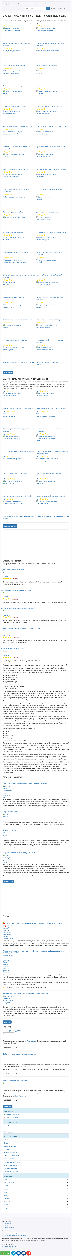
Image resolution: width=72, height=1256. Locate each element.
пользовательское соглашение (15, 1235)
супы (5, 1179)
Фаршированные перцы (12, 1162)
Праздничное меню (10, 1168)
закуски (6, 1189)
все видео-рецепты (10, 526)
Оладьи (6, 1140)
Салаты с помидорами (12, 1155)
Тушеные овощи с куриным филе (12, 570)
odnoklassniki (9, 1228)
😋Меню (5, 1253)
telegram (7, 1225)
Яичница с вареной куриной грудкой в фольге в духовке (20, 628)
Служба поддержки (9, 1247)
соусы (6, 1208)
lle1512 (5, 576)
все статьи (7, 1022)
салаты (6, 1186)
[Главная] (10, 3)
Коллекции (30, 4)
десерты (7, 1201)
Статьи (39, 4)
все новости (7, 1106)
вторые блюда (9, 1182)
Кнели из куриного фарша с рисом (13, 648)
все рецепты (8, 372)
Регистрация (62, 8)
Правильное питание (11, 1171)
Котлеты (6, 1149)
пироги (6, 1192)
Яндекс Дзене (32, 1041)
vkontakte (7, 1223)
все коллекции (8, 881)
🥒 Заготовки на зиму (11, 1114)
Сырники (7, 1143)
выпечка (7, 1198)
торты (6, 1195)
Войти (53, 8)
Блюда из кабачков (10, 1146)
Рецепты (21, 4)
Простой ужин (9, 1132)
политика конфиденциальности (15, 1233)
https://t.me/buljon (21, 1096)
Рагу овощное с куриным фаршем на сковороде (18, 608)
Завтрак (6, 1125)
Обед (5, 1129)
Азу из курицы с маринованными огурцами (16, 590)
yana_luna (6, 615)
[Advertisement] (36, 544)
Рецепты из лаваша (11, 1152)
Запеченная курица (10, 1165)
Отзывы (47, 4)
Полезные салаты (10, 1159)
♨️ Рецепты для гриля (11, 1117)
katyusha (6, 655)
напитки (6, 1205)
